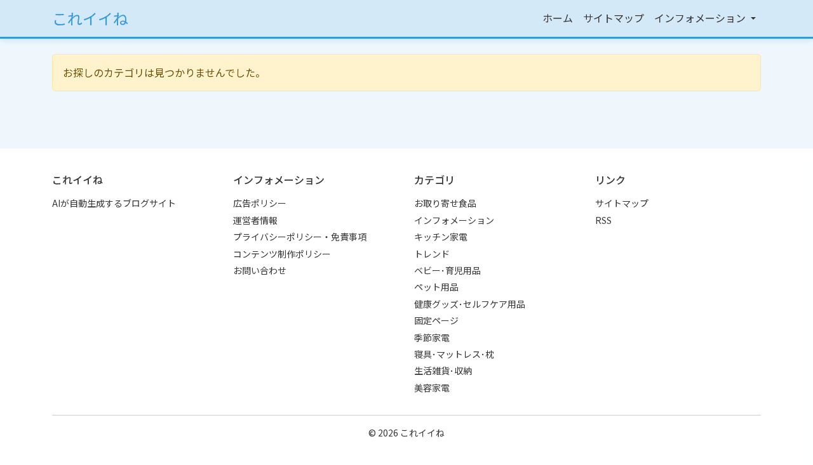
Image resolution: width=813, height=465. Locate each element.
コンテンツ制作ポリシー (282, 253)
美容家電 (432, 387)
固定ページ (436, 320)
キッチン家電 (440, 236)
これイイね (90, 18)
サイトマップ (613, 17)
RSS (603, 220)
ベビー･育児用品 (447, 270)
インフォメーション (454, 220)
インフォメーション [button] (701, 17)
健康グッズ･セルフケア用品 (469, 304)
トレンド (432, 253)
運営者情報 (255, 220)
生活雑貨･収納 (443, 370)
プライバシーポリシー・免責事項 (299, 236)
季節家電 (432, 337)
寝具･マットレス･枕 (454, 354)
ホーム (557, 17)
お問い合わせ (259, 270)
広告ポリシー (259, 203)
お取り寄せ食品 (445, 203)
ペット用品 (436, 286)
